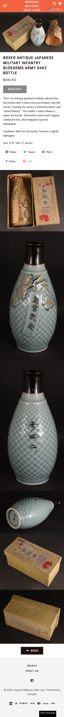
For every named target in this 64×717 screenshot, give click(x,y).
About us (32, 671)
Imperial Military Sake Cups (31, 6)
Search (32, 666)
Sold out (15, 89)
